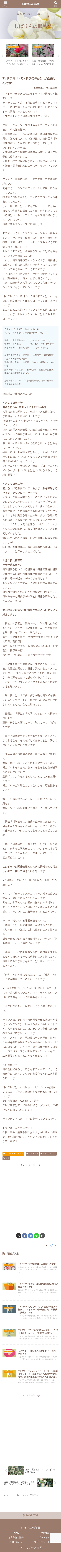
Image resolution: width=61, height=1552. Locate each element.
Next (58, 55)
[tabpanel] (17, 55)
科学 (7, 1158)
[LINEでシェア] (36, 1235)
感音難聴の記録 (16, 1537)
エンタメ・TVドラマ (14, 1153)
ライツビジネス (49, 1153)
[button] (42, 1235)
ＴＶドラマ (33, 1153)
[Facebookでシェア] (24, 1235)
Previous (2, 55)
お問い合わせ (16, 1542)
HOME (16, 1533)
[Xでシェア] (18, 1235)
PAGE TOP (31, 1515)
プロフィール (45, 1537)
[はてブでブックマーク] (30, 1235)
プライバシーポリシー (45, 1542)
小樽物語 (45, 1533)
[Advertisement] (30, 1198)
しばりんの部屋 (30, 4)
